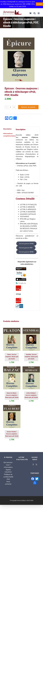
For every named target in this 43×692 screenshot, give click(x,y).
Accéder (39, 4)
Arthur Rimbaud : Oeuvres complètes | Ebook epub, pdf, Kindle (31, 395)
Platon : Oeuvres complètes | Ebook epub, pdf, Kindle (11, 357)
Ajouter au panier (28, 107)
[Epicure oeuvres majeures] (21, 60)
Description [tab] (7, 129)
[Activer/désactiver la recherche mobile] (35, 13)
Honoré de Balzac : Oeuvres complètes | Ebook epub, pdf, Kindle (11, 395)
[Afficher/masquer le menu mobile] (39, 13)
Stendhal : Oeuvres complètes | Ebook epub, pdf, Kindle (31, 357)
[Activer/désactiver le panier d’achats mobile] (30, 13)
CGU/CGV (8, 472)
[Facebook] (33, 464)
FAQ (8, 479)
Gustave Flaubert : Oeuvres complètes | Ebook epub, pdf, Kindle (11, 434)
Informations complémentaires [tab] (8, 134)
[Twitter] (36, 464)
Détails (12, 342)
